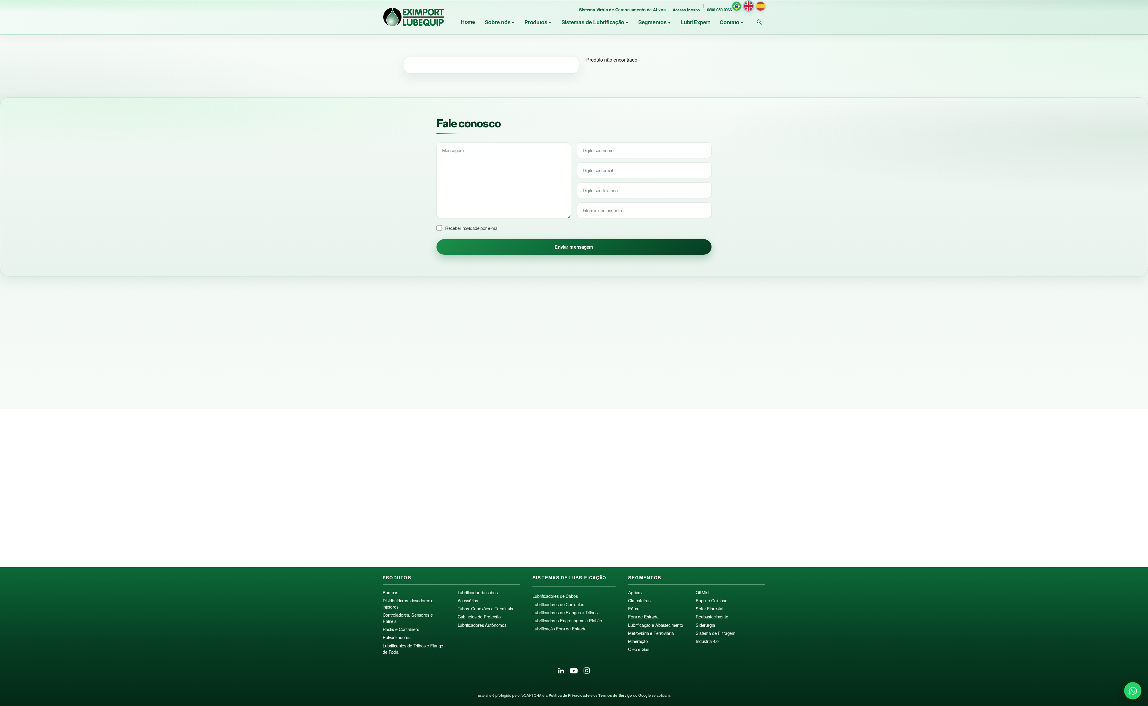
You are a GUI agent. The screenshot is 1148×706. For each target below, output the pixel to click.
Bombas (390, 592)
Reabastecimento (712, 617)
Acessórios (468, 600)
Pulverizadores (396, 637)
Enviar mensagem (574, 247)
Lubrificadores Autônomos (482, 625)
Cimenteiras (639, 600)
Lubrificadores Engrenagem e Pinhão (567, 621)
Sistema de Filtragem (715, 633)
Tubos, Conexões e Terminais (485, 609)
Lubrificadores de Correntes (558, 604)
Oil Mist (702, 592)
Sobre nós (498, 22)
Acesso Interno (686, 10)
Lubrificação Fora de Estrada (559, 629)
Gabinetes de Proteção (479, 617)
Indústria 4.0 (707, 641)
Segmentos (652, 22)
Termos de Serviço (615, 695)
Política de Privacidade (569, 695)
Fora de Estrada (643, 617)
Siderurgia (705, 625)
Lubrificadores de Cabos (555, 596)
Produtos (535, 22)
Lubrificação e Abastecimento (655, 625)
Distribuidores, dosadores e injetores (408, 603)
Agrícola (636, 592)
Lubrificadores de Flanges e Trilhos (565, 612)
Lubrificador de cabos (478, 592)
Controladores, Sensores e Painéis (408, 618)
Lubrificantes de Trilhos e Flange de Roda (413, 649)
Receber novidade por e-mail (472, 228)
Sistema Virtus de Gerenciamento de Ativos (622, 10)
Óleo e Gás (638, 649)
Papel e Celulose (711, 600)
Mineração (638, 641)
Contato (729, 22)
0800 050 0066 (719, 10)
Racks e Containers (401, 629)
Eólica (633, 609)
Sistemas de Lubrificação (593, 22)
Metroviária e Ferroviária (651, 633)
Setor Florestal (709, 609)
